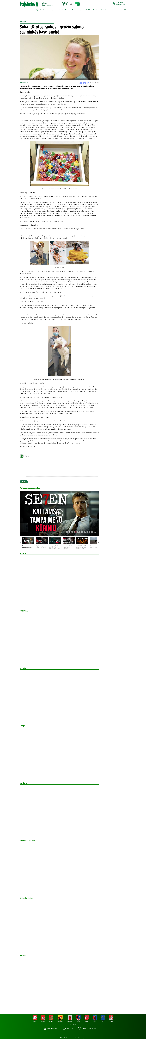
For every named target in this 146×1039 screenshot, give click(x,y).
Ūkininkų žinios (52, 10)
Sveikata (104, 10)
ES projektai (73, 1024)
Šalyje (36, 10)
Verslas (42, 10)
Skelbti (24, 482)
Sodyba (88, 10)
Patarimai (96, 10)
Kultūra (74, 10)
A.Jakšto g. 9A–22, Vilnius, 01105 (89, 1028)
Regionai (81, 10)
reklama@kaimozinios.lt (52, 1028)
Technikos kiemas (64, 10)
